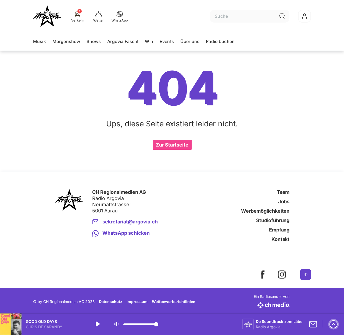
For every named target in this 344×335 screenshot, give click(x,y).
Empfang (279, 230)
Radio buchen (220, 41)
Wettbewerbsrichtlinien (173, 301)
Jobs (283, 201)
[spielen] (97, 324)
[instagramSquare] (282, 274)
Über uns (189, 41)
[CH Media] (271, 304)
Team (283, 192)
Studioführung (272, 220)
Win (149, 41)
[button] (120, 16)
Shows (94, 41)
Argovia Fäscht (122, 41)
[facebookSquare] (262, 274)
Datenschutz (110, 301)
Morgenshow (66, 41)
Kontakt (280, 239)
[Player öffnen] (333, 324)
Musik (39, 41)
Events (167, 41)
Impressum (137, 301)
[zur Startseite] (47, 16)
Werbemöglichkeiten (265, 211)
